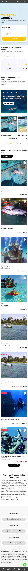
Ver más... (5, 156)
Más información (8, 103)
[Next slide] (14, 56)
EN (18, 1)
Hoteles (14, 569)
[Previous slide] (2, 56)
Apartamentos (9, 569)
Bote (19, 569)
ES (17, 1)
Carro (24, 569)
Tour (3, 569)
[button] (6, 56)
